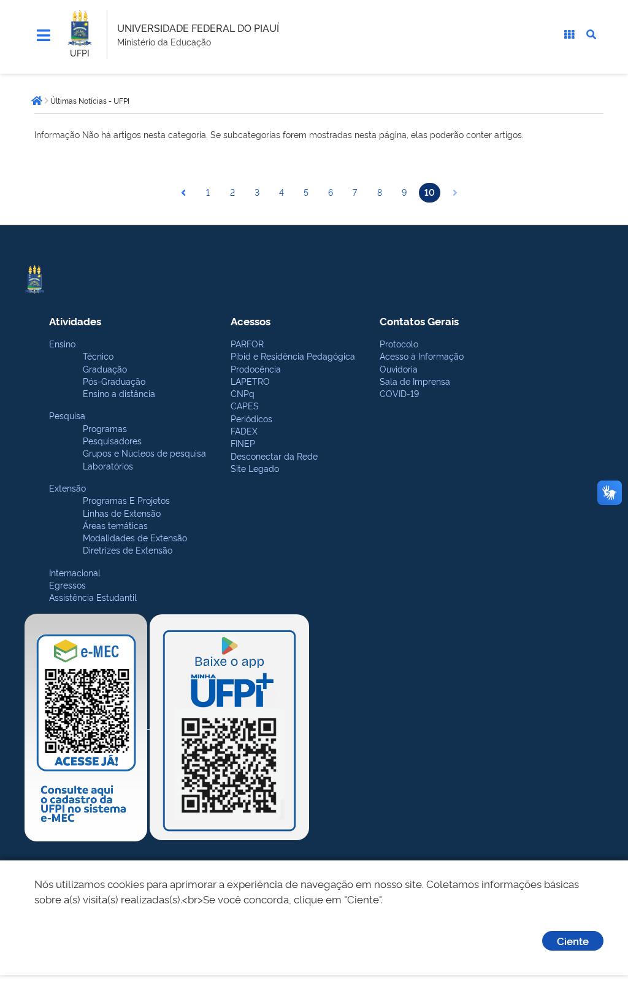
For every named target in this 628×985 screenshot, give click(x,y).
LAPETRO (250, 381)
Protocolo (399, 343)
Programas (105, 428)
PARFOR (247, 343)
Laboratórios (108, 465)
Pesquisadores (112, 440)
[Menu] (43, 35)
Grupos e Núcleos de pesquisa (144, 452)
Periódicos (251, 418)
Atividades (75, 321)
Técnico (98, 355)
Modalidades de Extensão (135, 537)
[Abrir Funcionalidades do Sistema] (569, 34)
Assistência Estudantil (93, 597)
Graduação (105, 368)
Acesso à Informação (422, 355)
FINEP (243, 443)
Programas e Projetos (126, 500)
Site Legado (255, 468)
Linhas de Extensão (122, 513)
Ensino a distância (119, 393)
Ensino (62, 343)
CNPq (243, 393)
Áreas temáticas (115, 525)
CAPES (245, 405)
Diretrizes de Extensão (127, 549)
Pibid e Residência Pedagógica (293, 355)
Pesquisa (67, 415)
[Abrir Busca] (591, 34)
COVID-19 (399, 393)
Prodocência (256, 368)
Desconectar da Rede (274, 456)
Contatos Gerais (419, 321)
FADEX (244, 430)
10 (429, 192)
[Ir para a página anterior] (183, 192)
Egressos (67, 584)
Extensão (67, 487)
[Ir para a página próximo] (455, 192)
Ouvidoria (399, 368)
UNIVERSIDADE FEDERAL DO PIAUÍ (198, 27)
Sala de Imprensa (415, 381)
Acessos (250, 321)
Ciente (573, 940)
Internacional (75, 572)
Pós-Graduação (114, 381)
